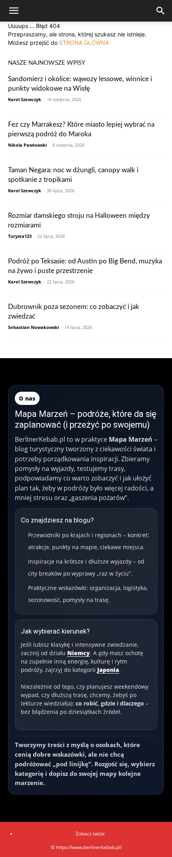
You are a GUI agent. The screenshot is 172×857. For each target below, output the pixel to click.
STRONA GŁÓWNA (84, 42)
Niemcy (78, 653)
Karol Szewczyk (24, 99)
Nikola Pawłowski (27, 145)
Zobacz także (90, 833)
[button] (13, 11)
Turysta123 (20, 236)
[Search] (161, 11)
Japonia (108, 670)
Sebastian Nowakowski (33, 327)
